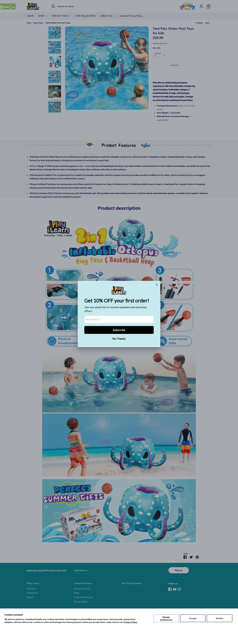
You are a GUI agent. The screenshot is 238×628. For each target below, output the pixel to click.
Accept (193, 618)
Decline (219, 618)
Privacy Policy (130, 622)
